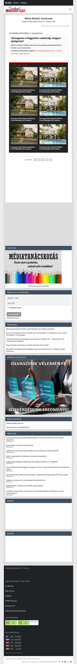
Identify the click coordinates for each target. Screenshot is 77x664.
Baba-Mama (9, 591)
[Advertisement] (38, 183)
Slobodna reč (10, 606)
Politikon (8, 596)
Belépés (15, 3)
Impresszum (25, 662)
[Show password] (67, 303)
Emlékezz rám (15, 307)
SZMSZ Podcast (11, 601)
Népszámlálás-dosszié (14, 423)
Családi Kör (9, 586)
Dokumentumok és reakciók (38, 286)
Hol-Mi (59, 26)
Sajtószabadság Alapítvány (15, 611)
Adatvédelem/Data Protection (48, 662)
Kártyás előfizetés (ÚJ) (45, 50)
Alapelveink (33, 662)
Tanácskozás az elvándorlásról (17, 427)
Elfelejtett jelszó (13, 318)
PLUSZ (8, 2)
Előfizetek (24, 3)
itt (31, 33)
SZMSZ (43, 26)
